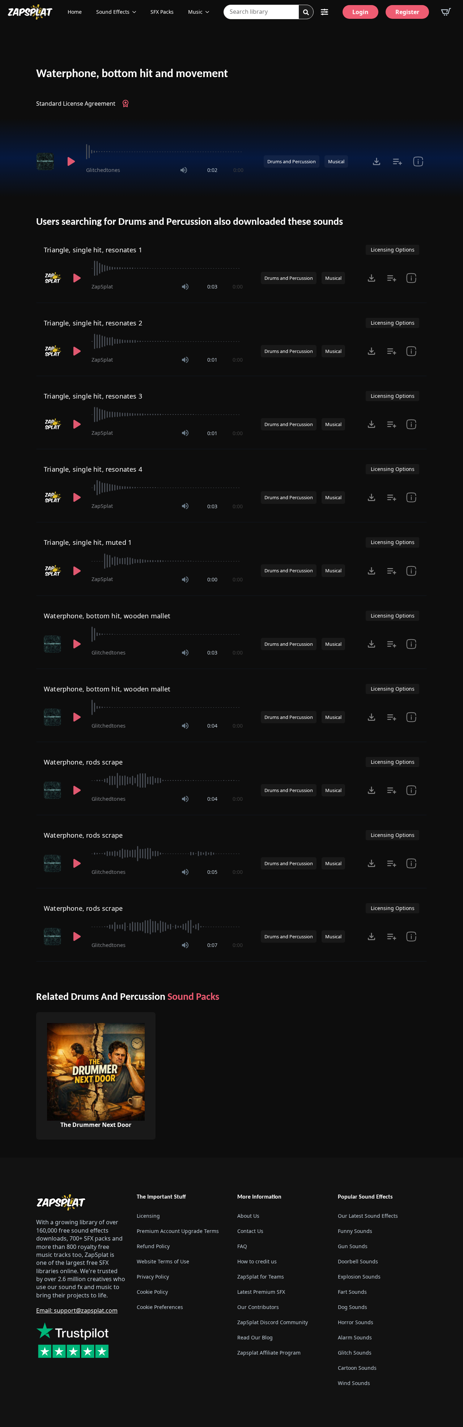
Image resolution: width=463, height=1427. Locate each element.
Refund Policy (153, 1246)
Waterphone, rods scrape (83, 762)
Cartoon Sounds (357, 1367)
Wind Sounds (354, 1383)
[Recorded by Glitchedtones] (46, 161)
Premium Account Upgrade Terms (178, 1231)
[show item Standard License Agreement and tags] (417, 161)
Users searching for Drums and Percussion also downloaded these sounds (189, 222)
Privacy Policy (153, 1276)
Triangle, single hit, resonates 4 (93, 469)
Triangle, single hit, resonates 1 (93, 249)
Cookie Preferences (160, 1307)
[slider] (164, 151)
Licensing (148, 1215)
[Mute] (184, 170)
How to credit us (257, 1261)
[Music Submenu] (209, 12)
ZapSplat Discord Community (272, 1322)
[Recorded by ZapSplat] (53, 278)
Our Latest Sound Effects (368, 1215)
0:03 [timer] (212, 286)
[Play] (71, 161)
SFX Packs (162, 11)
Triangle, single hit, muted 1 (88, 542)
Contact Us (250, 1231)
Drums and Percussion (291, 161)
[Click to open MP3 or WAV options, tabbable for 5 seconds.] (376, 161)
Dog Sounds (352, 1307)
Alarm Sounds (355, 1337)
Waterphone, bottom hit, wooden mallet (107, 615)
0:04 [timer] (212, 725)
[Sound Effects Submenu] (136, 12)
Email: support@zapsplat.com (77, 1310)
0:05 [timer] (212, 871)
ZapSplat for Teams (260, 1276)
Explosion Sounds (359, 1276)
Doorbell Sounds (358, 1261)
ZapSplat (102, 286)
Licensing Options (393, 249)
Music (195, 11)
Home (75, 11)
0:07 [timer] (212, 945)
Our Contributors (258, 1307)
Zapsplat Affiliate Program (269, 1352)
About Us (248, 1215)
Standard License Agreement (75, 104)
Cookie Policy (152, 1291)
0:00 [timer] (238, 170)
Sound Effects (112, 11)
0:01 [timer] (212, 359)
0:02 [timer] (212, 170)
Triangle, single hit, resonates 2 (93, 323)
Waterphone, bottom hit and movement (132, 74)
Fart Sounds (352, 1291)
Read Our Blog (255, 1337)
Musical (336, 161)
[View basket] (446, 12)
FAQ (242, 1246)
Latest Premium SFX (261, 1291)
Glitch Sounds (354, 1352)
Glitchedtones (103, 170)
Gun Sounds (353, 1246)
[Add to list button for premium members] (397, 161)
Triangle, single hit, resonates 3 (93, 396)
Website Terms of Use (163, 1261)
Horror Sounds (355, 1322)
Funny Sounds (355, 1231)
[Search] (306, 12)
